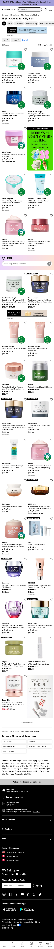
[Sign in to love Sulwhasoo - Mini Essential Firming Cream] (25, 480)
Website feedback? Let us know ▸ (27, 782)
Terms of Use (18, 922)
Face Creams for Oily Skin (20, 774)
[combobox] (29, 9)
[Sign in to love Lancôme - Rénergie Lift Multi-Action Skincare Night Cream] (25, 559)
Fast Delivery (32, 23)
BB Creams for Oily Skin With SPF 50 (24, 766)
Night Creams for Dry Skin (34, 768)
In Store (20, 23)
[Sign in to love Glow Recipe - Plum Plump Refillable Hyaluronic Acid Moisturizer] (25, 128)
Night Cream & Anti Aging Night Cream (32, 760)
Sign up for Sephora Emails (13, 880)
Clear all (25, 40)
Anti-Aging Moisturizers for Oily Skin (16, 763)
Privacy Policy (7, 922)
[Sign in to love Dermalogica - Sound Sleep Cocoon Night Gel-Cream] (51, 399)
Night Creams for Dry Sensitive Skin (26, 769)
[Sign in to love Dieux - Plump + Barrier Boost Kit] (51, 518)
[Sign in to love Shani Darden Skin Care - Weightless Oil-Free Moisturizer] (51, 638)
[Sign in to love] (25, 88)
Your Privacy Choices (9, 925)
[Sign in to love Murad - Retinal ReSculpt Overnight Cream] (51, 361)
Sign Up (39, 885)
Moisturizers (14, 15)
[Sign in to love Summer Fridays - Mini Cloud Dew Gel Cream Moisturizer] (25, 322)
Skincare (5, 15)
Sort (9, 23)
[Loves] (45, 9)
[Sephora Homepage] (8, 9)
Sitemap (38, 922)
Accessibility (28, 922)
